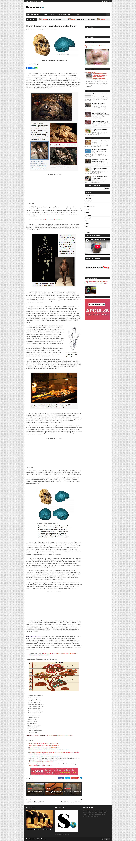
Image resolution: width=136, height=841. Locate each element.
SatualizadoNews (61, 14)
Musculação (88, 218)
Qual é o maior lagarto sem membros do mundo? (82, 19)
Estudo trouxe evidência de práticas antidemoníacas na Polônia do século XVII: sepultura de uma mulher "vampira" (99, 77)
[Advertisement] (54, 188)
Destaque (88, 212)
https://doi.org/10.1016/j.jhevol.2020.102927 (41, 761)
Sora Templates (34, 839)
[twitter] (107, 1)
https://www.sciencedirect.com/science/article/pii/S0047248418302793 (49, 750)
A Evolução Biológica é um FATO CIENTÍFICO (60, 735)
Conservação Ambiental (90, 206)
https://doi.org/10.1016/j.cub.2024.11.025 (40, 765)
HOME (27, 1)
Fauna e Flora (53, 29)
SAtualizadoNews (90, 72)
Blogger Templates (41, 839)
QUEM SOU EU (41, 1)
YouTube (52, 14)
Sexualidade (88, 232)
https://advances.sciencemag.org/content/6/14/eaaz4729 (45, 756)
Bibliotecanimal (89, 201)
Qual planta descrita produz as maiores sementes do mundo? (72, 792)
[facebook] (102, 1)
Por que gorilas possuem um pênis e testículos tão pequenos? (99, 104)
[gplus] (105, 1)
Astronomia (88, 198)
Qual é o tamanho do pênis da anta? (99, 113)
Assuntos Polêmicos (90, 195)
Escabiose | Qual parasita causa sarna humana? (52, 19)
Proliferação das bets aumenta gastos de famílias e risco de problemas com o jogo (96, 282)
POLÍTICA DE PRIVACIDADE (33, 1)
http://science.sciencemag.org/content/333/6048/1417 (44, 748)
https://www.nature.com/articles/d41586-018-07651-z (44, 743)
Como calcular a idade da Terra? (53, 220)
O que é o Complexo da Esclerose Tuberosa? (95, 47)
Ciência (69, 19)
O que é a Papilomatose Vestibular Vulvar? (100, 121)
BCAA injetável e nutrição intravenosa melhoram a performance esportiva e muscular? (99, 151)
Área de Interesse (35, 14)
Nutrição (87, 226)
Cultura (87, 209)
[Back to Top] (109, 839)
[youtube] (109, 1)
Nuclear (87, 223)
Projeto (45, 14)
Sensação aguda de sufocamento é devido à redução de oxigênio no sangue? (100, 160)
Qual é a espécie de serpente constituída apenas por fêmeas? (54, 792)
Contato (70, 14)
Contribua (78, 14)
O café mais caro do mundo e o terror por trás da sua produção (100, 177)
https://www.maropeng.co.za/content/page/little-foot (44, 745)
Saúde (39, 19)
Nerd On (87, 221)
